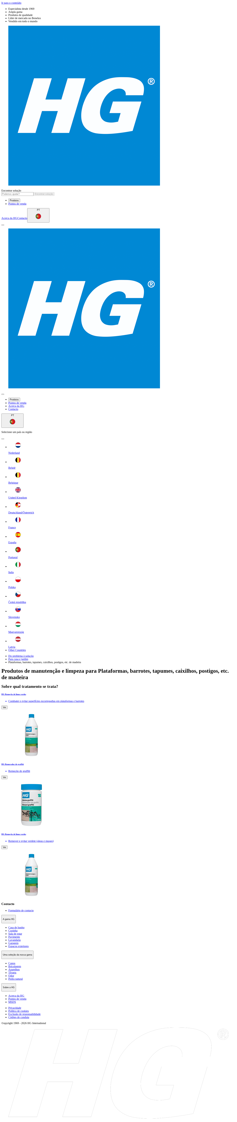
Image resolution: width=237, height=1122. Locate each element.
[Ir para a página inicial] (118, 106)
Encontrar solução (11, 190)
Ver (4, 707)
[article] (118, 726)
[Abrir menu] (2, 225)
